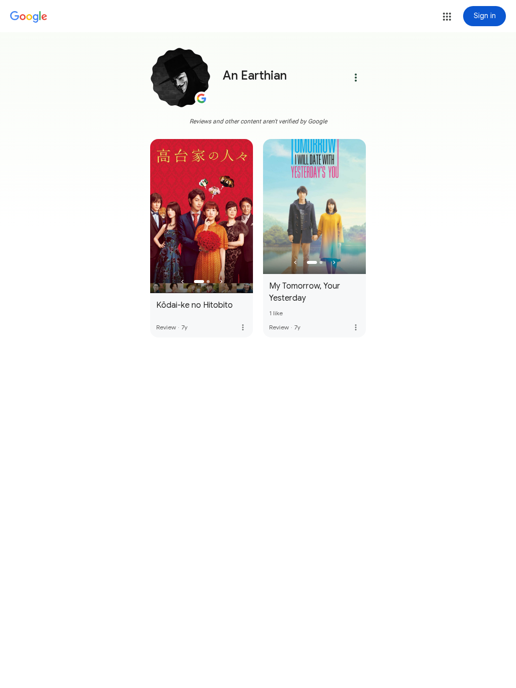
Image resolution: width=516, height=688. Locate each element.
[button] (447, 17)
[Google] (28, 17)
